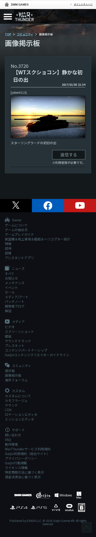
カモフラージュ (16, 400)
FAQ (8, 439)
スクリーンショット (19, 331)
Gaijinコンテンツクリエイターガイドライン (37, 354)
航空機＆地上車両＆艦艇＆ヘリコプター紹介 (37, 239)
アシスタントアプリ (19, 257)
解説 (8, 310)
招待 (8, 248)
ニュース (18, 268)
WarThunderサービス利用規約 (28, 449)
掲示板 (10, 370)
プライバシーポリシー (21, 458)
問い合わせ (13, 435)
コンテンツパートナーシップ (26, 350)
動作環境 (11, 444)
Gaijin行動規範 (16, 463)
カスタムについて (18, 395)
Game (16, 220)
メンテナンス (14, 282)
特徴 (8, 243)
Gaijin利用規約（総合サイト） (27, 453)
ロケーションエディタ (21, 414)
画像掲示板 (13, 375)
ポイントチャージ (83, 4)
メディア (18, 322)
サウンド (11, 405)
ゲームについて (16, 225)
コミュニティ (25, 34)
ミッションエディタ (19, 419)
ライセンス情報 (16, 467)
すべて (9, 273)
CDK (8, 409)
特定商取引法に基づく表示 (24, 472)
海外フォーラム (16, 380)
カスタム (18, 391)
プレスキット (14, 345)
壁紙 (8, 336)
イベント (11, 287)
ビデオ (10, 326)
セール (10, 292)
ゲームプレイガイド (19, 234)
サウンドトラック (18, 340)
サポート (18, 430)
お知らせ (11, 278)
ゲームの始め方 (16, 229)
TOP (8, 34)
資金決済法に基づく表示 (23, 477)
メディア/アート (16, 296)
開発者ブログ (14, 306)
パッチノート (14, 301)
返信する (68, 154)
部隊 (8, 253)
